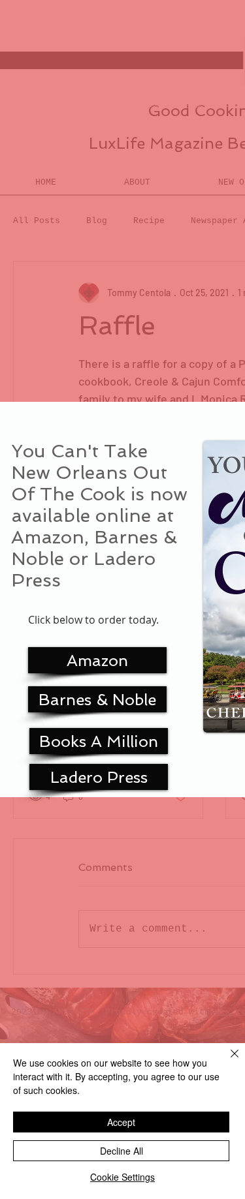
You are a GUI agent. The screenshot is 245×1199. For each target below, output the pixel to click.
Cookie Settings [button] (122, 1176)
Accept (121, 1122)
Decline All (121, 1150)
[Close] (226, 1061)
